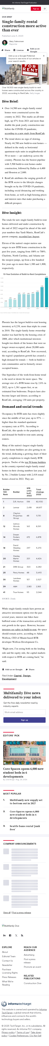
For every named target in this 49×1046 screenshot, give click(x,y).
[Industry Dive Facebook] (10, 935)
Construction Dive (32, 983)
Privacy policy (8, 1032)
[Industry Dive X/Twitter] (16, 935)
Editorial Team (9, 956)
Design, (27, 675)
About (5, 952)
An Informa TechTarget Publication (24, 3)
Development (9, 679)
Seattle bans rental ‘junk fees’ (25, 828)
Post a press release (21, 912)
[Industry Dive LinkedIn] (4, 935)
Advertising (29, 954)
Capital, (18, 675)
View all (6, 912)
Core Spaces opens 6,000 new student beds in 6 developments (23, 773)
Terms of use (23, 1032)
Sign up (36, 9)
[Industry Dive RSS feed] (22, 935)
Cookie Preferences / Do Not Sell (25, 1035)
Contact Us (7, 960)
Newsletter (7, 965)
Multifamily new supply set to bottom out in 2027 (26, 801)
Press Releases (9, 977)
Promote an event (32, 966)
